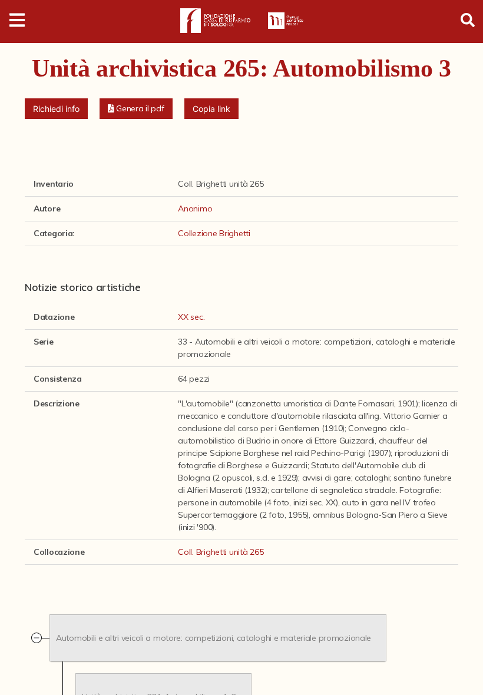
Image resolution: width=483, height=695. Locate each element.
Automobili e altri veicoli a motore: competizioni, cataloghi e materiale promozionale (213, 637)
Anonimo (195, 208)
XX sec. (191, 317)
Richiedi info (56, 109)
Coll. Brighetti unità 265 (220, 552)
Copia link (211, 109)
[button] (136, 108)
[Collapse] (36, 638)
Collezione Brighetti (214, 233)
